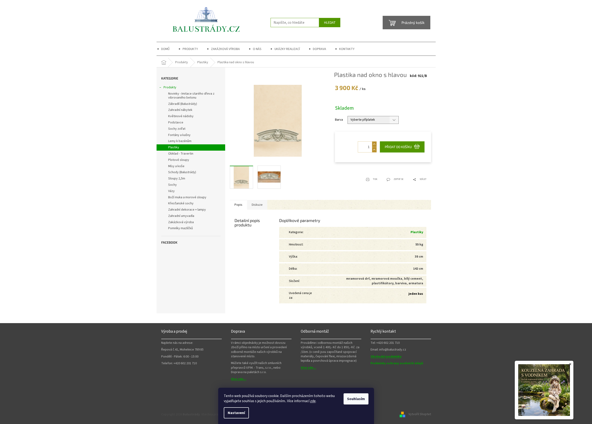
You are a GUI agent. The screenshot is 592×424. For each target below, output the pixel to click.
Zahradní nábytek (180, 110)
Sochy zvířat (176, 128)
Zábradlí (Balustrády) (182, 104)
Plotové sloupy (178, 160)
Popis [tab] (238, 204)
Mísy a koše (176, 166)
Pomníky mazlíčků (180, 228)
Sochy (172, 184)
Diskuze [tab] (257, 204)
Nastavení (236, 412)
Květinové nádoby (181, 116)
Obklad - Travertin (180, 153)
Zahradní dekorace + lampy (187, 209)
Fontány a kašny (179, 135)
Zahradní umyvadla (181, 216)
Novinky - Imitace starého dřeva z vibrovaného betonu (191, 95)
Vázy (171, 191)
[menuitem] (165, 49)
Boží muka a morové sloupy (187, 197)
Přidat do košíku (398, 147)
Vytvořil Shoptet (419, 414)
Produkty (170, 87)
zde (313, 401)
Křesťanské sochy (181, 203)
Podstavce (175, 122)
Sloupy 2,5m (176, 178)
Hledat (329, 22)
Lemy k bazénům (179, 141)
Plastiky (173, 147)
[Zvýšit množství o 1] (374, 144)
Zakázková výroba (181, 222)
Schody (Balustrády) (182, 172)
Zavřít (358, 176)
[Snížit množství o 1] (374, 149)
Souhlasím (356, 398)
